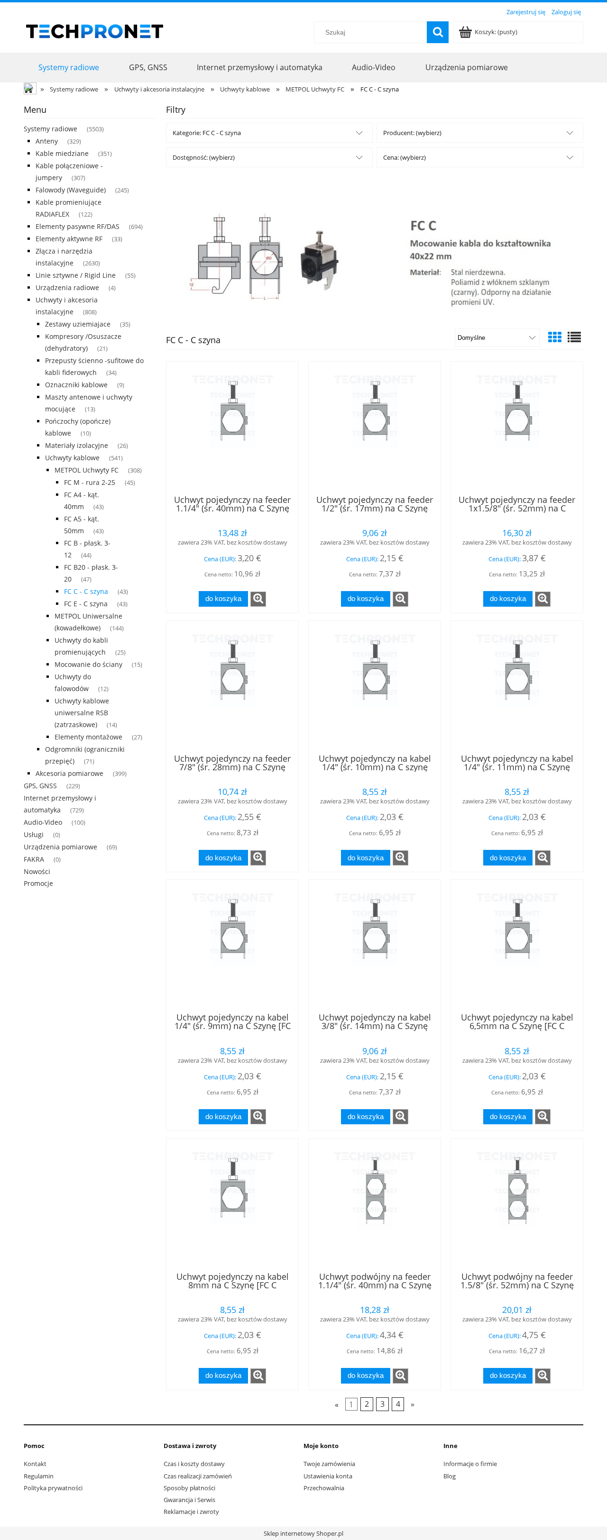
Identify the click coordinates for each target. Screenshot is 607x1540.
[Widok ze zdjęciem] (554, 337)
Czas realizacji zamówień (198, 1476)
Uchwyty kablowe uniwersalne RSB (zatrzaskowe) (82, 712)
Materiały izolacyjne (76, 445)
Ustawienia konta (328, 1476)
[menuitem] (69, 67)
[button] (258, 599)
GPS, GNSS (40, 785)
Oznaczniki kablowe (76, 384)
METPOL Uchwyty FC (87, 469)
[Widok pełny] (574, 337)
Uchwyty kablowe (72, 457)
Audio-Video (43, 822)
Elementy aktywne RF (69, 238)
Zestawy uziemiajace (77, 323)
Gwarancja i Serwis (189, 1499)
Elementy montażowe (88, 736)
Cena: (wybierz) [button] (404, 157)
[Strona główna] (95, 29)
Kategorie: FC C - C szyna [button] (207, 132)
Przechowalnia (324, 1488)
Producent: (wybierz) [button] (412, 132)
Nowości (37, 871)
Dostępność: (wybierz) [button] (204, 157)
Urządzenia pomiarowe (60, 846)
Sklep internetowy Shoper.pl (303, 1533)
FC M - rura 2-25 (89, 482)
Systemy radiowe (50, 128)
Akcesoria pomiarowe (69, 773)
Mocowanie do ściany (88, 664)
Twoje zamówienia (329, 1463)
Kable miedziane (62, 153)
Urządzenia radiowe (67, 287)
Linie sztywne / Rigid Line (76, 275)
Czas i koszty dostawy (194, 1463)
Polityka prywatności (53, 1488)
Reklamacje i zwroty (191, 1511)
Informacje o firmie (470, 1463)
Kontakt (35, 1463)
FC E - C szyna (86, 603)
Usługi (34, 834)
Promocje (38, 883)
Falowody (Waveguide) (71, 189)
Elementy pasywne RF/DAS (78, 226)
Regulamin (39, 1476)
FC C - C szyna (86, 591)
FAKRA (34, 859)
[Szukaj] (438, 32)
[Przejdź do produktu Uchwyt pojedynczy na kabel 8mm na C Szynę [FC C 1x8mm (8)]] (232, 1204)
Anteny (47, 141)
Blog (449, 1476)
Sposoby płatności (189, 1488)
